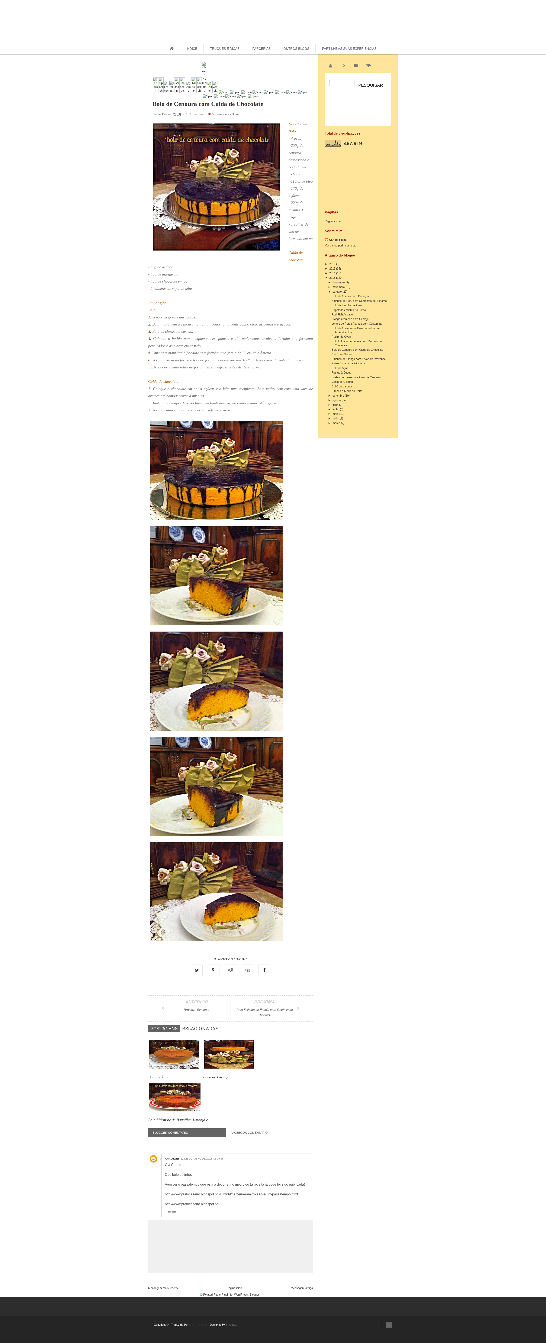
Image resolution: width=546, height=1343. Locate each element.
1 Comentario (195, 114)
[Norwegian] (258, 92)
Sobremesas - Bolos (225, 114)
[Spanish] (161, 92)
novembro (339, 287)
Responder (170, 1212)
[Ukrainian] (235, 92)
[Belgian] (280, 92)
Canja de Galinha (342, 381)
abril (335, 418)
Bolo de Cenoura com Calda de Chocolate (357, 349)
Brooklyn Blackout (343, 354)
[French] (166, 92)
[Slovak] (253, 96)
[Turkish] (242, 96)
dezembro (339, 282)
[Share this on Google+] (213, 970)
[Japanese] (182, 92)
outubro (338, 291)
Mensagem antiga (302, 1288)
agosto (337, 400)
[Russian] (193, 92)
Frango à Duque (341, 372)
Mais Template (198, 1324)
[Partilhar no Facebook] (264, 970)
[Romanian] (246, 92)
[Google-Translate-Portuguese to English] (155, 92)
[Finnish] (208, 96)
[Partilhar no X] (197, 970)
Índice (191, 48)
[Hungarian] (291, 92)
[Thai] (224, 92)
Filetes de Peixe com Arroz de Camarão (356, 377)
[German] (177, 92)
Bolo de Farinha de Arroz (347, 305)
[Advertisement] (357, 176)
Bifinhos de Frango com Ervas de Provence (359, 359)
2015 (332, 268)
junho (336, 409)
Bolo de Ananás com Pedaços (350, 296)
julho (336, 404)
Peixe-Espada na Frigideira (348, 363)
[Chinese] (204, 92)
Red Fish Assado (342, 314)
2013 (332, 277)
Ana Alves (172, 1158)
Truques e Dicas (225, 48)
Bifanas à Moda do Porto (347, 391)
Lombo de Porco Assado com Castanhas (357, 323)
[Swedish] (199, 92)
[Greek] (215, 92)
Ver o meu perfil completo (340, 245)
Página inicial (235, 1288)
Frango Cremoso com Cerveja (350, 319)
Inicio (363, 20)
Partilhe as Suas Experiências (349, 48)
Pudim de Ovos (341, 336)
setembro (339, 395)
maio (336, 413)
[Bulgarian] (269, 92)
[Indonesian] (219, 96)
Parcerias (261, 48)
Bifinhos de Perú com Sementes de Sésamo (359, 300)
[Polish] (230, 96)
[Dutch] (209, 92)
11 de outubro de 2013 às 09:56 (202, 1158)
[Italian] (171, 92)
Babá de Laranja (342, 386)
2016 (332, 264)
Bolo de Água (340, 368)
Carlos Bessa (337, 239)
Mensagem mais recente (163, 1288)
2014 (332, 273)
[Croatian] (303, 92)
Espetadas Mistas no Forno (349, 310)
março (337, 423)
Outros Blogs (296, 48)
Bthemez (231, 1324)
